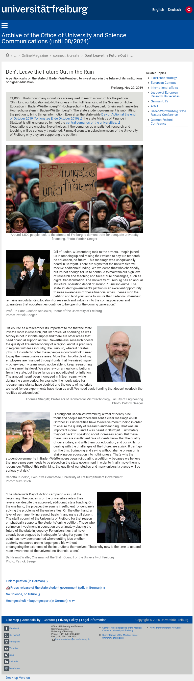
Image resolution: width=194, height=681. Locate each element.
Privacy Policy (68, 620)
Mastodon (14, 668)
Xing (11, 655)
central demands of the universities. (91, 122)
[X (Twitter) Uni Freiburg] (6, 635)
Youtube (13, 648)
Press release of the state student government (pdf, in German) (56, 587)
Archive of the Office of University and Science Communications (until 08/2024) (64, 38)
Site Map (12, 620)
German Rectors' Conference (162, 121)
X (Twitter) (14, 635)
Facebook (14, 628)
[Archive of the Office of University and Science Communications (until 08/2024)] (167, 34)
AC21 (154, 106)
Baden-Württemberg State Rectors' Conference (168, 113)
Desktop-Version (18, 677)
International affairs (164, 88)
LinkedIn (13, 661)
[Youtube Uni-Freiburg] (6, 648)
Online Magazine (35, 55)
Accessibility (31, 620)
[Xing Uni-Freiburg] (6, 655)
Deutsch (174, 10)
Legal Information (93, 620)
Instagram (14, 642)
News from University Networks (166, 628)
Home (7, 55)
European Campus (163, 82)
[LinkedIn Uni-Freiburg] (6, 661)
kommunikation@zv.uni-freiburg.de (72, 639)
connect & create (66, 55)
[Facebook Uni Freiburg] (6, 628)
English (158, 10)
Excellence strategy (164, 78)
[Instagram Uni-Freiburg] (6, 642)
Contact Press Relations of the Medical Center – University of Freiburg (122, 629)
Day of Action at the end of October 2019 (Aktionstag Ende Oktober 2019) (72, 116)
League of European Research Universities (165, 94)
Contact (49, 620)
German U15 (159, 101)
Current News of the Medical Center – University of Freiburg (121, 636)
